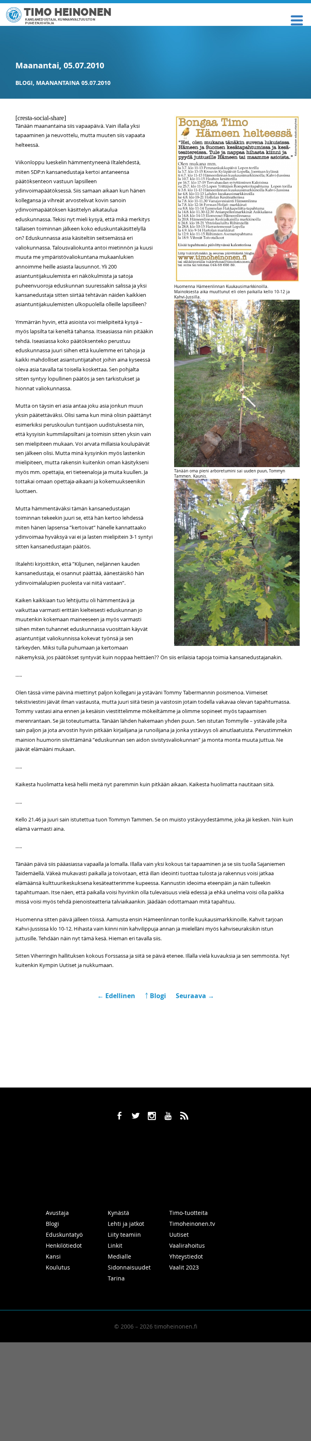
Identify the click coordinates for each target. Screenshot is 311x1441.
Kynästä (118, 1213)
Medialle (119, 1256)
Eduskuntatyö (64, 1234)
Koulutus (58, 1267)
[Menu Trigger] (296, 19)
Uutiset (179, 1234)
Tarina (116, 1278)
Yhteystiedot (186, 1256)
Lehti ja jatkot (126, 1223)
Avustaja (57, 1213)
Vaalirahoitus (187, 1245)
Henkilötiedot (64, 1245)
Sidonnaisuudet (129, 1267)
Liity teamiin (124, 1234)
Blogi (24, 83)
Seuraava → (195, 995)
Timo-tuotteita (188, 1213)
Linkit (115, 1245)
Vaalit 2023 (184, 1267)
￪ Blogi (155, 995)
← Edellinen (117, 995)
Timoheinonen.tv (192, 1223)
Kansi (53, 1256)
